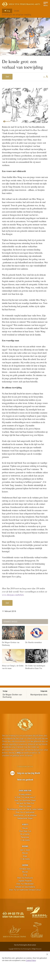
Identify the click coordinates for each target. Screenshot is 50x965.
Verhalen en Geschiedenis (25, 887)
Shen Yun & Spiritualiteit (25, 812)
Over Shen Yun (25, 790)
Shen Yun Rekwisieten (25, 884)
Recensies (25, 837)
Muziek (25, 872)
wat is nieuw (25, 850)
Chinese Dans (25, 869)
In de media (25, 840)
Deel (7, 76)
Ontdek (16, 10)
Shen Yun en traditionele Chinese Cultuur (25, 890)
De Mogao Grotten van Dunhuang (12, 695)
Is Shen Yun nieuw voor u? (25, 797)
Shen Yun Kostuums (25, 878)
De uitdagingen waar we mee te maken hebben (25, 809)
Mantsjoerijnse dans (38, 694)
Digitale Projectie (25, 880)
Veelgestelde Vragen (25, 818)
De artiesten (25, 834)
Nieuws (25, 828)
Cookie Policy (31, 960)
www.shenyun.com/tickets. (13, 594)
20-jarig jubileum (25, 794)
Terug (8, 10)
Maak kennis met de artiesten (25, 815)
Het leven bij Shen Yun (25, 803)
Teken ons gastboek (25, 779)
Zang (25, 875)
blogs (25, 856)
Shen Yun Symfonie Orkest (25, 800)
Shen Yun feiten (25, 806)
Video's (25, 824)
